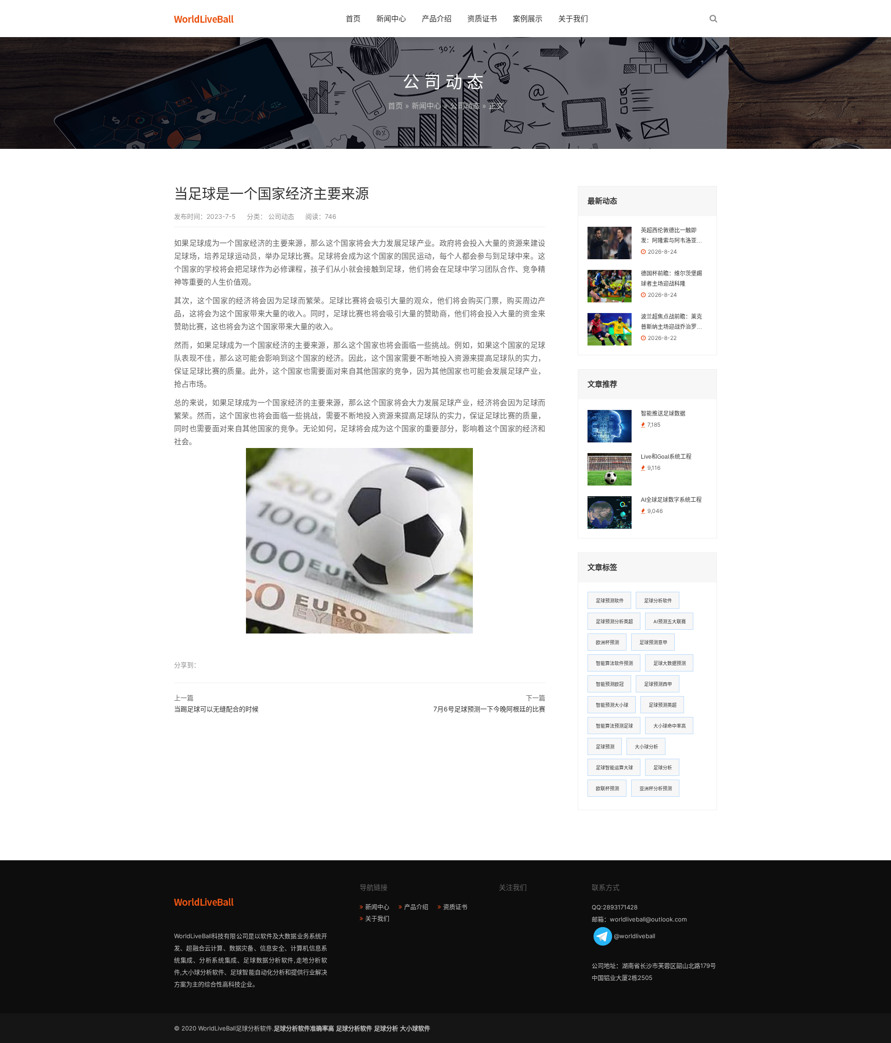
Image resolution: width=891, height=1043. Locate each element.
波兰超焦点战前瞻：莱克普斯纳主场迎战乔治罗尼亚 (671, 323)
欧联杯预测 (607, 788)
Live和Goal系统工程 (666, 457)
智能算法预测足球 (614, 726)
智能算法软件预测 (614, 663)
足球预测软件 (610, 600)
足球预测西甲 (658, 684)
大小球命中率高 (669, 726)
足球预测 (605, 746)
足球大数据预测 (669, 663)
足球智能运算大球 (614, 767)
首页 (353, 18)
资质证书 (482, 18)
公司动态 (465, 105)
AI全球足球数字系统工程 (671, 500)
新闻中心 (391, 18)
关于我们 (573, 18)
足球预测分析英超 (614, 621)
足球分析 (662, 767)
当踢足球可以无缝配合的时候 (216, 709)
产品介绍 (437, 18)
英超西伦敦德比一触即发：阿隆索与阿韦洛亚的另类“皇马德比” (671, 236)
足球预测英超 (663, 705)
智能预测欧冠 (610, 684)
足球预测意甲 (653, 642)
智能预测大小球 (612, 705)
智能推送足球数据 (663, 413)
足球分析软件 (658, 600)
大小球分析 (646, 746)
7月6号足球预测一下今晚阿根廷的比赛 (489, 709)
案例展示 (527, 18)
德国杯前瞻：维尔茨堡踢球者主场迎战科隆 (671, 278)
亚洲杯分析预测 (655, 788)
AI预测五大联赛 (669, 621)
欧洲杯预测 (607, 642)
